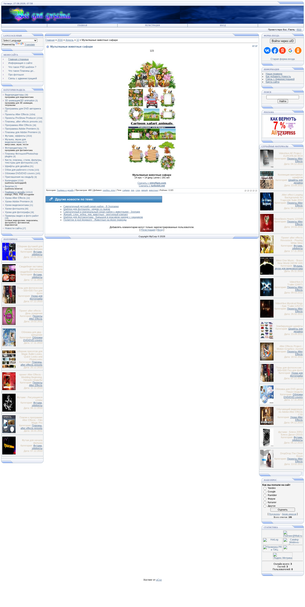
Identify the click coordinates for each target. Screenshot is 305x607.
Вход (223, 25)
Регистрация (152, 25)
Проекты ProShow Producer (20, 118)
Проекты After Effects (17, 114)
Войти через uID (283, 41)
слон (138, 190)
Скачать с (152, 183)
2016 (60, 40)
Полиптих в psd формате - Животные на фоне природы (95, 219)
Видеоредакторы (14, 94)
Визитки (9, 186)
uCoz (159, 579)
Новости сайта (13, 228)
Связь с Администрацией (280, 79)
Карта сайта (272, 81)
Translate (30, 44)
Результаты (274, 514)
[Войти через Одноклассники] (298, 50)
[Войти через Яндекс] (282, 50)
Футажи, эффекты (15, 135)
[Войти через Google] (290, 50)
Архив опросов (289, 514)
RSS (299, 29)
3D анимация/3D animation (20, 100)
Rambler (272, 495)
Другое (272, 505)
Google (272, 491)
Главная (82, 25)
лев (132, 190)
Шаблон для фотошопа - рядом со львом (86, 209)
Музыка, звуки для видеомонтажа (15, 140)
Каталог (272, 502)
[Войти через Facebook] (275, 50)
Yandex (272, 488)
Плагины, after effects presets (21, 121)
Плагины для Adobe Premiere (21, 132)
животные (153, 190)
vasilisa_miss (109, 190)
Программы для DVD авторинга (23, 108)
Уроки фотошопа (14, 208)
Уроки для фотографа (17, 212)
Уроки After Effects (15, 198)
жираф (144, 190)
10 (77, 40)
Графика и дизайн (15, 192)
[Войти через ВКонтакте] (267, 50)
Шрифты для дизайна (17, 166)
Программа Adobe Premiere (20, 128)
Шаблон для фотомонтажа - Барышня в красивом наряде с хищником (103, 217)
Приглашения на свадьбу (19, 177)
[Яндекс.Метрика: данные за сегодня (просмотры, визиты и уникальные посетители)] (282, 556)
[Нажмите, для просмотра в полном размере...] (152, 170)
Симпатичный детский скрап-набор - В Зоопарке (91, 206)
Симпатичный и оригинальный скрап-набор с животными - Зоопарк (101, 211)
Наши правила (274, 73)
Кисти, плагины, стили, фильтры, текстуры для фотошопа (23, 161)
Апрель (69, 40)
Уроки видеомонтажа (17, 205)
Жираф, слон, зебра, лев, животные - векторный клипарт (95, 214)
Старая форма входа (283, 59)
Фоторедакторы (14, 148)
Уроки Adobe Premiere (17, 201)
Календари (11, 180)
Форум (271, 498)
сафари (126, 190)
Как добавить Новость (278, 76)
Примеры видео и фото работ (22, 215)
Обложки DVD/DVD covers (20, 173)
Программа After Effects (18, 125)
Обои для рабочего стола (19, 169)
